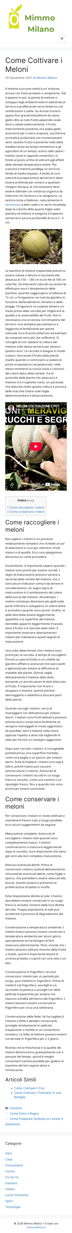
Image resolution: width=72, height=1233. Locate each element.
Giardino (16, 1108)
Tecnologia (12, 1207)
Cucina (10, 1171)
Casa (8, 1159)
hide (30, 500)
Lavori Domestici (16, 1195)
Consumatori (14, 1165)
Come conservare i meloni (25, 511)
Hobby (10, 1189)
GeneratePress (36, 1227)
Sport (9, 1201)
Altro (8, 1153)
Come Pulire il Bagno (24, 1113)
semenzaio (12, 204)
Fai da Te (11, 1177)
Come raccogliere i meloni (25, 507)
